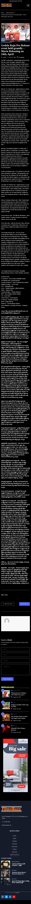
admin (4, 57)
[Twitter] (6, 896)
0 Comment (21, 57)
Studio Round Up (10, 12)
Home (2, 12)
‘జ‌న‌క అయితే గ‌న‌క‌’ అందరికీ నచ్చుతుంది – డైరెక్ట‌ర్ (18, 864)
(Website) (11, 625)
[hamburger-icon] (28, 5)
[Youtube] (13, 896)
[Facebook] (2, 896)
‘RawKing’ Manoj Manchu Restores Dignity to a (19, 873)
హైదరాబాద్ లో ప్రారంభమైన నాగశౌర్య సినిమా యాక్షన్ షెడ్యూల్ (20, 881)
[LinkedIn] (10, 896)
